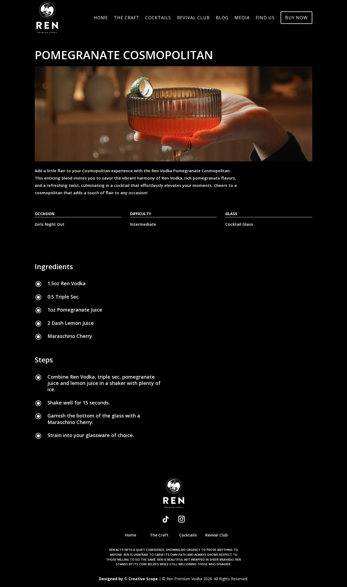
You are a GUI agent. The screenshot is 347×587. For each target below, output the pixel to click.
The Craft (126, 18)
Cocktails (158, 18)
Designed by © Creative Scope (129, 578)
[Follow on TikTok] (165, 519)
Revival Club (193, 18)
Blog (222, 18)
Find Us (265, 18)
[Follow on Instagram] (181, 519)
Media (242, 18)
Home (101, 18)
